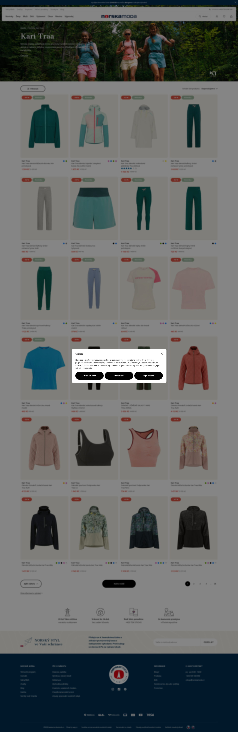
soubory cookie (102, 360)
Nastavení (119, 375)
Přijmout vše (148, 375)
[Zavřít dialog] (162, 354)
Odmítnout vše (89, 375)
